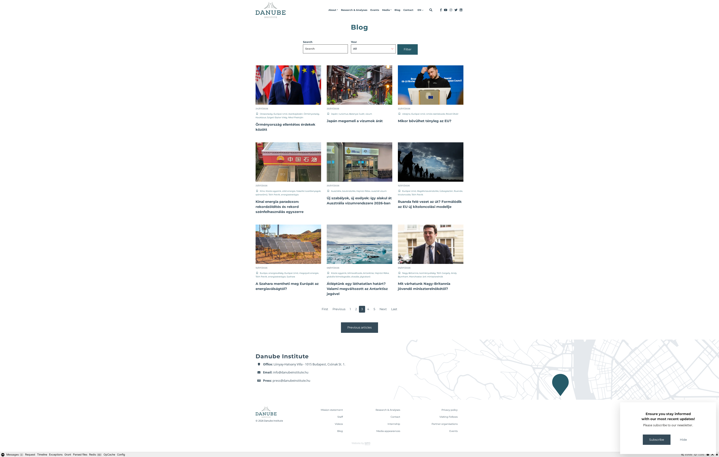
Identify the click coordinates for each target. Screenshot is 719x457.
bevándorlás (348, 191)
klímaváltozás (355, 273)
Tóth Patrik (274, 194)
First (325, 309)
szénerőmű (262, 194)
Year (354, 42)
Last (394, 309)
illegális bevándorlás (428, 191)
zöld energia (288, 191)
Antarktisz (368, 273)
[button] (333, 10)
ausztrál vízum (379, 191)
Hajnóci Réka (363, 191)
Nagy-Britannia (410, 273)
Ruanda (458, 191)
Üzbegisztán (446, 191)
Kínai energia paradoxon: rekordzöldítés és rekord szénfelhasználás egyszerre (280, 207)
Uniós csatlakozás (435, 114)
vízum (368, 114)
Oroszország (266, 114)
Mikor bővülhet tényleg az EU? (424, 121)
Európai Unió (280, 114)
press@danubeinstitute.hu (291, 381)
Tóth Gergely (443, 273)
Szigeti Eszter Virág (277, 117)
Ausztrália (336, 191)
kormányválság (427, 273)
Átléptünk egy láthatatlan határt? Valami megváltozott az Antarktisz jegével (357, 289)
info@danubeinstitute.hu (290, 372)
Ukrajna (406, 114)
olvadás (355, 276)
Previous (339, 309)
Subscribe (656, 439)
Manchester (415, 276)
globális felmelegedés (338, 276)
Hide (683, 439)
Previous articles (359, 327)
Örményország (311, 114)
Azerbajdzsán (295, 114)
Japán (334, 114)
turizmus (343, 114)
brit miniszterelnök (433, 276)
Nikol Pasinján (295, 117)
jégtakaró (365, 276)
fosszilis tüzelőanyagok (308, 191)
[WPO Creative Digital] (359, 443)
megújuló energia (308, 273)
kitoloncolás (404, 194)
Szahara (291, 276)
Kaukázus (261, 117)
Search (308, 42)
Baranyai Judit (357, 114)
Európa (264, 273)
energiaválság (276, 273)
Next (383, 309)
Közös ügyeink (273, 191)
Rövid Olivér (452, 114)
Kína (262, 191)
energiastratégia (290, 194)
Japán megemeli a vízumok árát (355, 121)
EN (420, 10)
